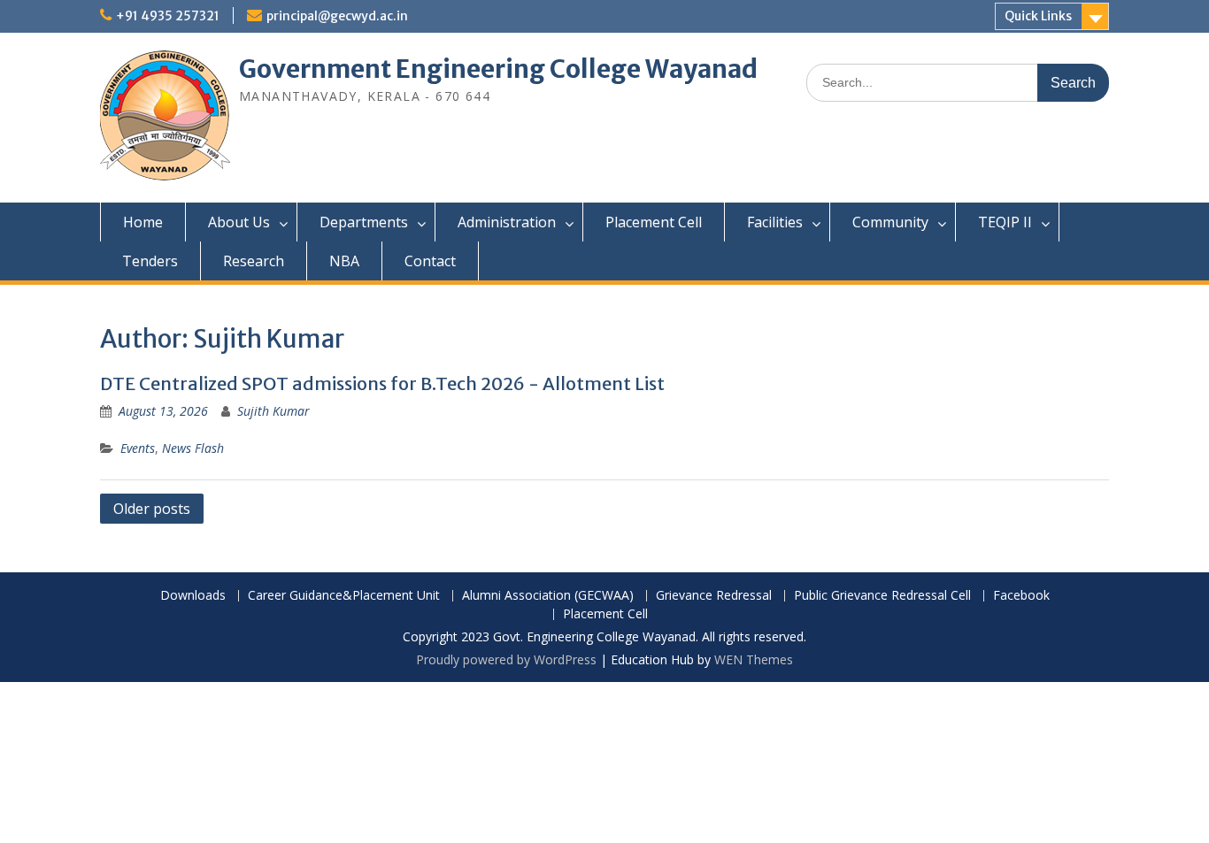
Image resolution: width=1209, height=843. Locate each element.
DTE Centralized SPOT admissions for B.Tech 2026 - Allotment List (382, 383)
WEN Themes (753, 659)
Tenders (150, 261)
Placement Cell (653, 222)
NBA (344, 261)
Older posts (151, 508)
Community (890, 222)
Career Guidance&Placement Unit (344, 596)
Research (253, 261)
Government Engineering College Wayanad (498, 69)
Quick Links (1038, 16)
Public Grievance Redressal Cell (882, 596)
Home (143, 222)
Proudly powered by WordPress (506, 659)
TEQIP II (1005, 222)
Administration (507, 222)
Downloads (193, 596)
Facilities (775, 222)
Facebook (1021, 596)
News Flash (193, 448)
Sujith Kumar (273, 410)
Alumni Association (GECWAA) (548, 596)
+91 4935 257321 (167, 16)
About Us (239, 222)
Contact (430, 261)
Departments (364, 222)
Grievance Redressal (714, 596)
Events (137, 448)
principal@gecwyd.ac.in (337, 16)
